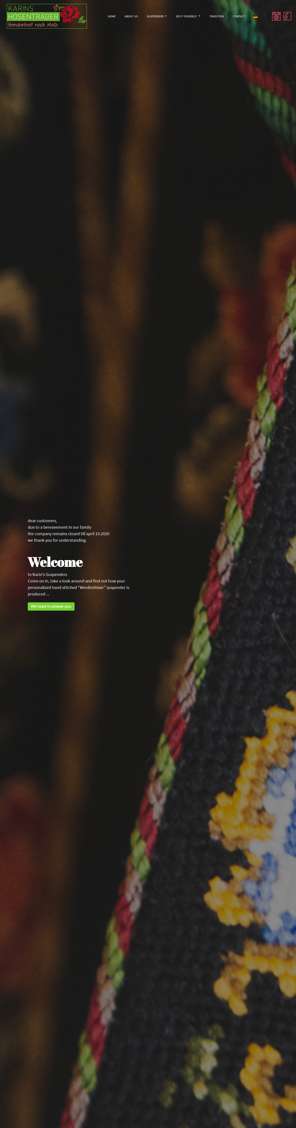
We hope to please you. (51, 606)
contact (239, 16)
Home (113, 16)
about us (131, 16)
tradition (216, 16)
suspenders (155, 16)
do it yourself (187, 16)
